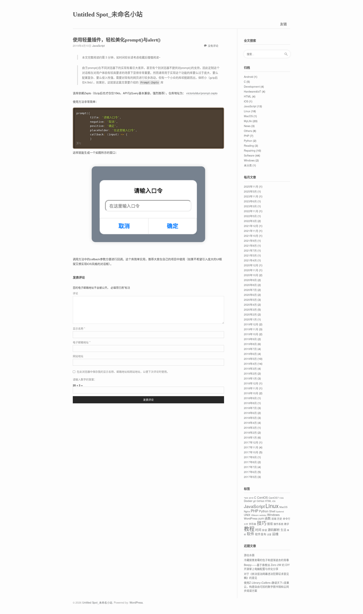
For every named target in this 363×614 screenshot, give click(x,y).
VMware (255, 515)
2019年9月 (250, 339)
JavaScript (98, 46)
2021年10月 (251, 236)
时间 (258, 530)
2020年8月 (250, 285)
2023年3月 (250, 206)
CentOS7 (274, 497)
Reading (249, 145)
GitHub (260, 501)
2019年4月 (250, 363)
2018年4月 (250, 423)
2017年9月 (250, 457)
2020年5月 (250, 300)
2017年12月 (251, 442)
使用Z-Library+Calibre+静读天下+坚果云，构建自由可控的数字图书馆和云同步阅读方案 (266, 586)
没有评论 (213, 45)
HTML (247, 96)
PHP (246, 136)
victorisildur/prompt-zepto (201, 93)
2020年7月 (250, 290)
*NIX (246, 497)
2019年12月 (251, 324)
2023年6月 (250, 201)
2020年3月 (250, 309)
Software (249, 155)
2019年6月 (250, 354)
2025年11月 (251, 186)
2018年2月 (250, 432)
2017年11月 (251, 447)
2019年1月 (250, 378)
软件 (250, 533)
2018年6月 (250, 413)
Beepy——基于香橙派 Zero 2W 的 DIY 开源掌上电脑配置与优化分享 (267, 567)
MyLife (248, 121)
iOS (246, 101)
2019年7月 (250, 349)
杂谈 (264, 530)
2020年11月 (251, 270)
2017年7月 (250, 467)
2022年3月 (250, 221)
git (254, 501)
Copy (219, 110)
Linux (247, 111)
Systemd (280, 511)
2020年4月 (250, 304)
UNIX (247, 515)
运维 (275, 533)
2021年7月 (250, 250)
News (247, 126)
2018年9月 (250, 398)
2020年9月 (250, 280)
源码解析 (274, 530)
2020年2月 (250, 314)
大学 (246, 524)
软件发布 (260, 534)
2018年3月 (250, 427)
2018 (251, 497)
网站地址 (78, 356)
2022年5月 (250, 216)
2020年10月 (251, 275)
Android (248, 77)
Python (248, 141)
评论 (75, 293)
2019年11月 (251, 329)
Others (248, 131)
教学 (286, 524)
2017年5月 (250, 477)
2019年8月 (250, 344)
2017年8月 (250, 462)
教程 (249, 528)
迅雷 (269, 534)
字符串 (252, 524)
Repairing (249, 150)
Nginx (247, 511)
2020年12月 (251, 265)
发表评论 (148, 399)
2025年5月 (250, 191)
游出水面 (249, 555)
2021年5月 (250, 255)
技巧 (261, 522)
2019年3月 (250, 368)
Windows (249, 160)
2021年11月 (251, 231)
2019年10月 (251, 334)
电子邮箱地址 (81, 342)
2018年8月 (250, 403)
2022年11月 (251, 211)
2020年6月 (250, 295)
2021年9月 (250, 240)
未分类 (248, 165)
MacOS (248, 116)
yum (261, 518)
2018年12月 (251, 383)
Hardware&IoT (252, 91)
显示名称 (79, 328)
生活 (283, 530)
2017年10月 (251, 452)
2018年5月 (250, 418)
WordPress (251, 518)
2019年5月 (250, 359)
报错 (270, 524)
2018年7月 (250, 408)
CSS (281, 497)
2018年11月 (251, 388)
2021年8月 (250, 245)
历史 (279, 518)
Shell (272, 511)
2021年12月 (251, 226)
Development (252, 86)
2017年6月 (250, 472)
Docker (248, 501)
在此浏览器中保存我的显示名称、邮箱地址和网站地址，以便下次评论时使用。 (123, 371)
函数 (268, 518)
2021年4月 (250, 260)
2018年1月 (250, 437)
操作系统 (278, 524)
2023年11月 (251, 196)
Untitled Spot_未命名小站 (108, 14)
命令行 (286, 518)
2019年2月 (250, 373)
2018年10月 (251, 393)
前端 (273, 518)
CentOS (262, 497)
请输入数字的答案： (85, 379)
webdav (262, 515)
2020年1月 (250, 319)
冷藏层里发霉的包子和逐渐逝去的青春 (266, 560)
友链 (283, 23)
